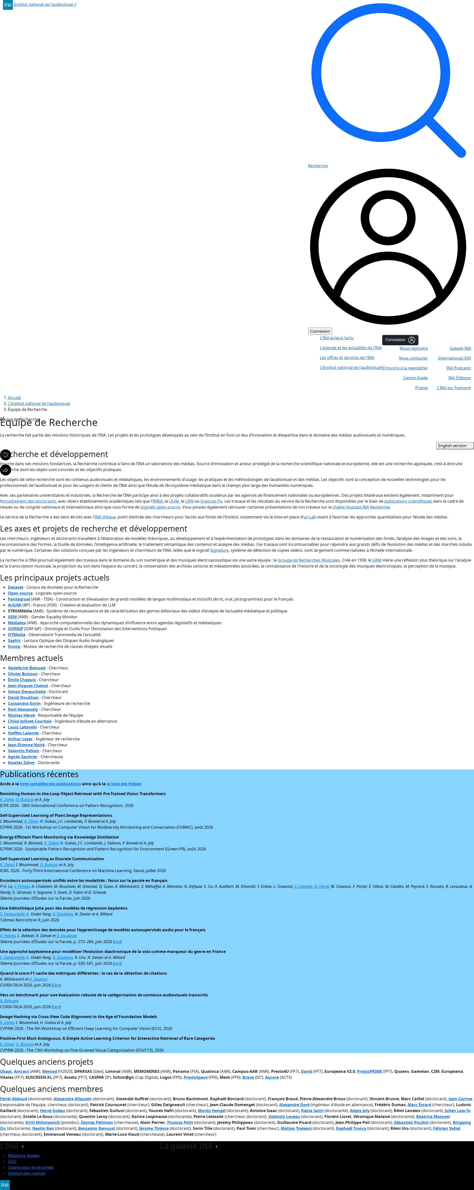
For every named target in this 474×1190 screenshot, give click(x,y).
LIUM (174, 501)
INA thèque (105, 517)
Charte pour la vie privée (31, 1167)
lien (56, 985)
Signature (219, 550)
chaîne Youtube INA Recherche (361, 507)
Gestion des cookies (26, 1173)
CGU (12, 1161)
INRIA (158, 501)
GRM (376, 560)
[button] (22, 1145)
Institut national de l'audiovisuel (44, 4)
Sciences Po (211, 501)
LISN (189, 501)
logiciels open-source (160, 507)
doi (117, 941)
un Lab (309, 517)
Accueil (14, 397)
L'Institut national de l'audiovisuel (39, 403)
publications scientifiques (408, 501)
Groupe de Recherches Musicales (309, 560)
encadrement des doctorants (28, 501)
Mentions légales (24, 1155)
